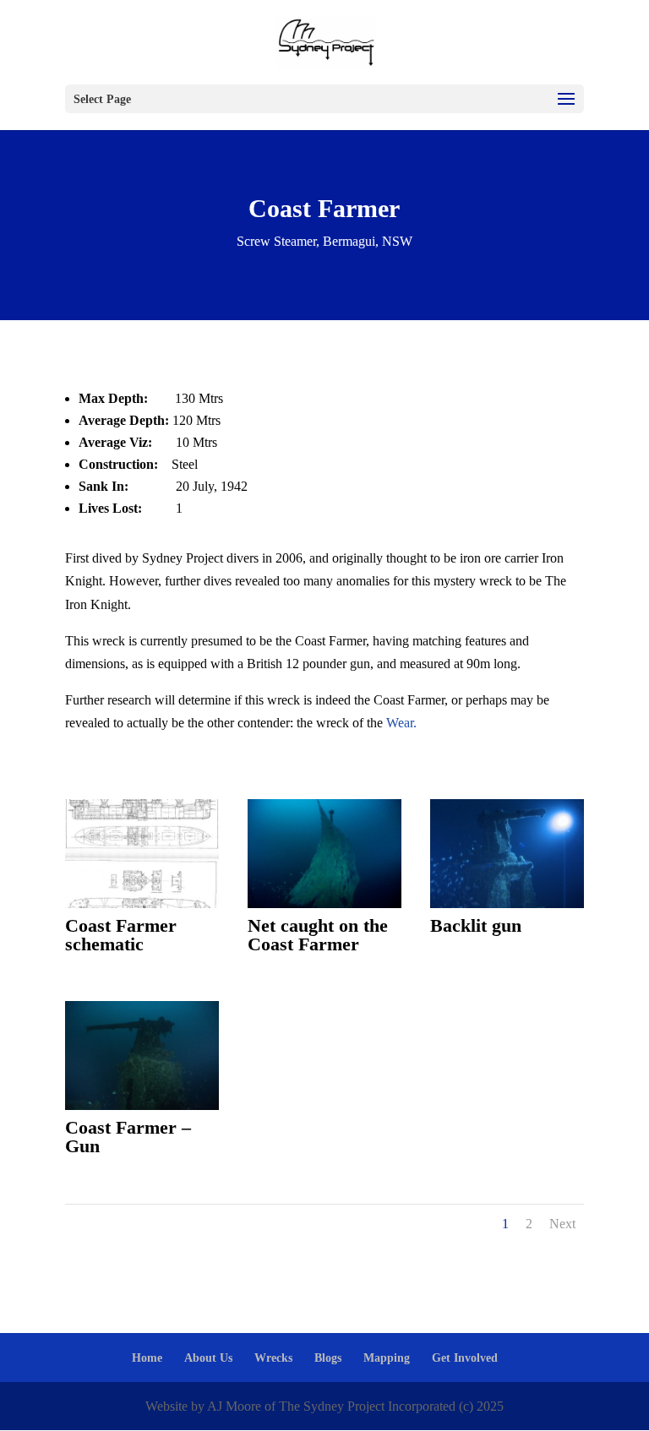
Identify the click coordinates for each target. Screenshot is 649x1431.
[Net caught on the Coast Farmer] (324, 903)
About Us (208, 1358)
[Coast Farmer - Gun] (142, 1105)
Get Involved (465, 1358)
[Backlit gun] (507, 903)
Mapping (386, 1358)
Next (562, 1223)
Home (147, 1358)
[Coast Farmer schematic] (142, 903)
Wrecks (273, 1358)
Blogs (327, 1358)
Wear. (401, 723)
